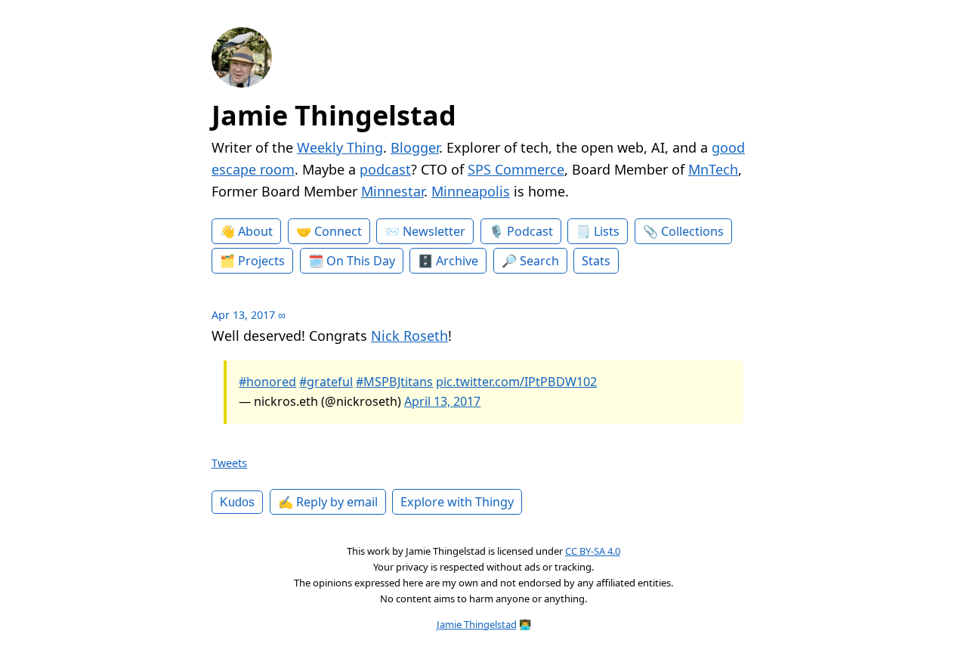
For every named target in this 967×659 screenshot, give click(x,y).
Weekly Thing (340, 147)
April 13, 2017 (442, 401)
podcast (385, 169)
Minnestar (392, 191)
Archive (457, 260)
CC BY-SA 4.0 (592, 551)
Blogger (415, 147)
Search (539, 260)
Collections (692, 231)
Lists (606, 231)
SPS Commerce (516, 169)
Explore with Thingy (457, 501)
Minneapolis (470, 191)
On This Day (360, 260)
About (255, 231)
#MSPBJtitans (394, 381)
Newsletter (434, 231)
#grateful (326, 381)
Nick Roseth (409, 335)
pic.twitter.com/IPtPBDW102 (516, 381)
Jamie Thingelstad (334, 115)
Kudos (237, 502)
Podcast (530, 231)
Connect (338, 231)
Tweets (229, 463)
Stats (596, 260)
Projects (261, 260)
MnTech (713, 169)
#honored (267, 381)
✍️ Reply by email (328, 501)
